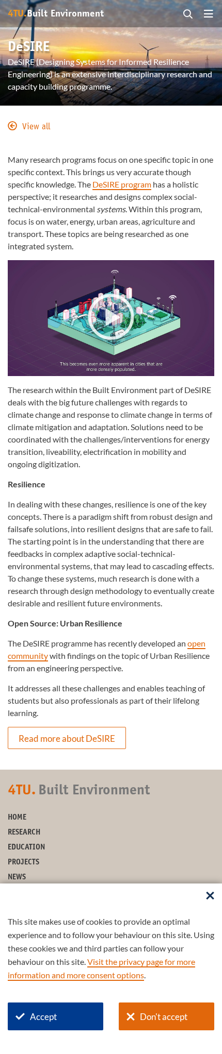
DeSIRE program (121, 184)
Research (24, 833)
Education (26, 848)
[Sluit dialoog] (210, 896)
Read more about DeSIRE (67, 738)
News (17, 877)
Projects (23, 862)
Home (17, 818)
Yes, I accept (111, 326)
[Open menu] (208, 14)
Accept (43, 1016)
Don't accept (163, 1016)
